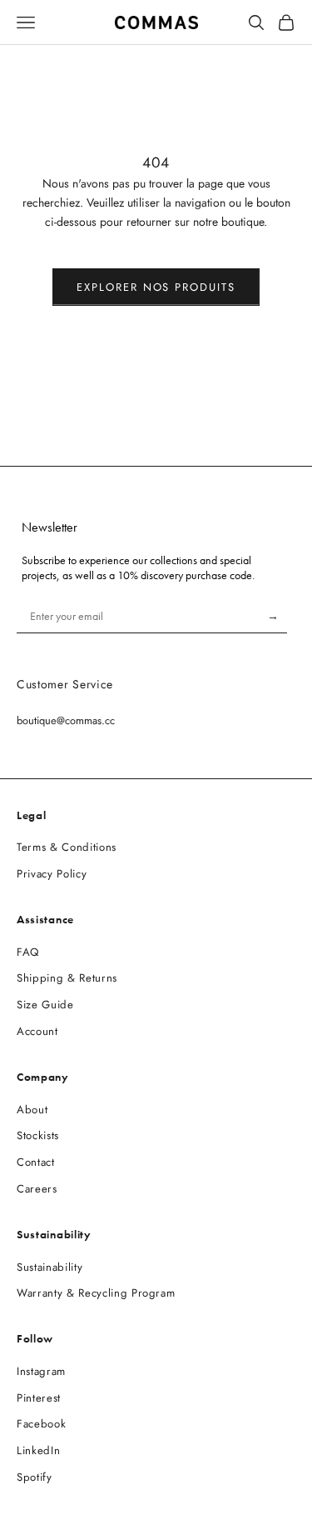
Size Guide (45, 1004)
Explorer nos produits (156, 287)
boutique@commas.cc (66, 720)
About (32, 1110)
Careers (37, 1189)
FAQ (28, 952)
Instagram (41, 1371)
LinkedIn (38, 1450)
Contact (36, 1162)
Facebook (41, 1424)
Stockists (38, 1135)
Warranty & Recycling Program (96, 1293)
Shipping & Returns (67, 978)
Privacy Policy (52, 874)
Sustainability (49, 1267)
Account (37, 1031)
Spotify (34, 1477)
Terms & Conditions (66, 847)
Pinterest (39, 1398)
